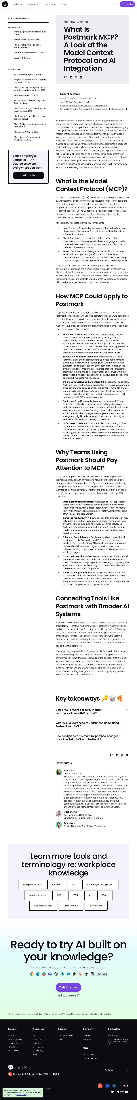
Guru (75, 639)
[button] (17, 4)
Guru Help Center (65, 1035)
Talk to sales (127, 4)
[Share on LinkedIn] (71, 77)
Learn (35, 1035)
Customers (38, 1039)
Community (38, 1051)
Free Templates (89, 1058)
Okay (37, 1092)
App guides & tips (34, 1014)
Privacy (48, 1089)
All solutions (13, 1051)
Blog (35, 1054)
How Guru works (15, 1039)
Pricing (63, 4)
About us (86, 1039)
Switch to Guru (89, 1054)
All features (13, 1047)
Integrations (13, 1043)
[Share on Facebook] (81, 77)
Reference (20, 1014)
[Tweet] (76, 77)
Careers (86, 1035)
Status (60, 1039)
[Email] (66, 77)
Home (10, 1014)
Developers (38, 1047)
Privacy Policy (21, 1095)
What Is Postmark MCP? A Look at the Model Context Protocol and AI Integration (77, 1014)
